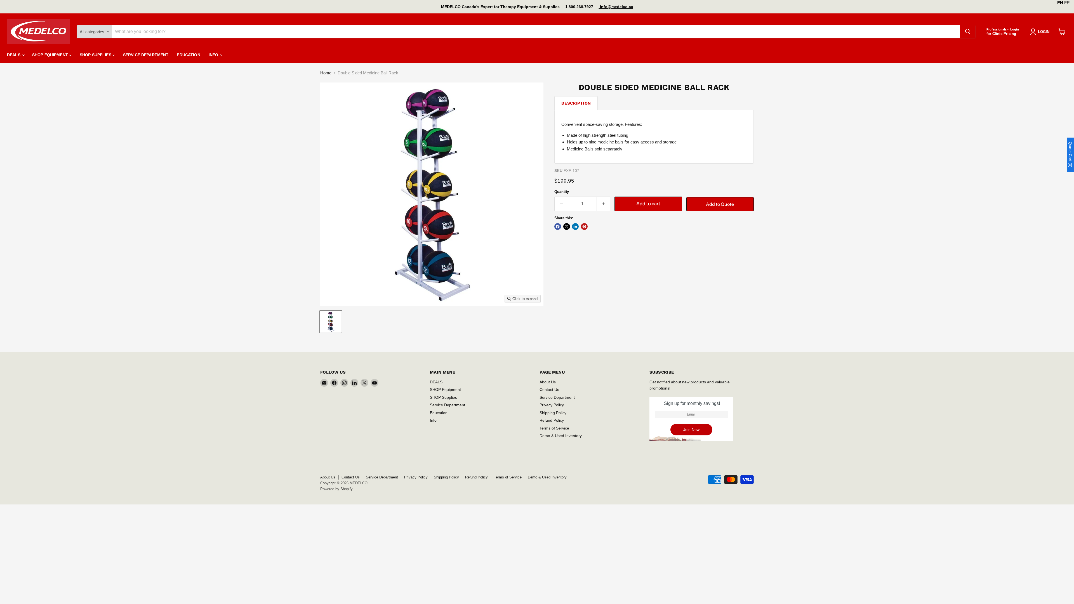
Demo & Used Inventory (561, 435)
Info (214, 55)
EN (1060, 2)
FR (1067, 2)
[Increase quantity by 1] (604, 204)
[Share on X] (566, 226)
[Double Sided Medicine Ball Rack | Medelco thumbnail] (331, 322)
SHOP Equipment (50, 55)
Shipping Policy (553, 412)
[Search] (967, 31)
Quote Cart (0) (1070, 154)
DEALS (14, 55)
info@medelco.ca (616, 6)
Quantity (561, 192)
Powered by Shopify (336, 489)
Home (325, 72)
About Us (548, 382)
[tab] (576, 103)
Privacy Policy (552, 405)
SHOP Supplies (96, 55)
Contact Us (549, 389)
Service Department (146, 55)
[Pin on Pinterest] (584, 226)
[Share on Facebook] (557, 226)
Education (188, 55)
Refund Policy (552, 420)
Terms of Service (554, 428)
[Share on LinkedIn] (575, 226)
